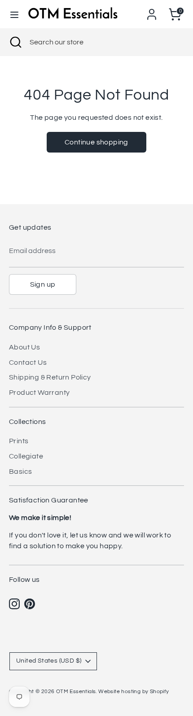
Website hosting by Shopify (133, 691)
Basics (20, 471)
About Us (24, 347)
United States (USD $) (48, 661)
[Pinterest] (29, 603)
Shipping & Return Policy (50, 377)
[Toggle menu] (14, 14)
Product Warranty (39, 392)
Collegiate (26, 456)
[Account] (152, 10)
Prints (18, 441)
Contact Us (28, 362)
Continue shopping (96, 142)
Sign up (43, 284)
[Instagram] (14, 603)
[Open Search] (15, 42)
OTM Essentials (76, 691)
